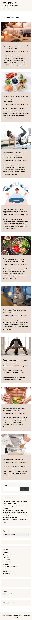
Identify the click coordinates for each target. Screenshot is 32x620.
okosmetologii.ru (8, 594)
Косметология (7, 562)
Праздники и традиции (10, 566)
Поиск (5, 485)
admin (26, 51)
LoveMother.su (9, 3)
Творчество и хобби (9, 573)
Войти (5, 592)
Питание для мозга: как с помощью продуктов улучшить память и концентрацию (15, 98)
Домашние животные (9, 555)
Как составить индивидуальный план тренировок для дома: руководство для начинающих (14, 155)
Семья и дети (7, 571)
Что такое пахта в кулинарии (13, 459)
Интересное (6, 559)
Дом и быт (6, 552)
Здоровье (6, 557)
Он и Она (6, 564)
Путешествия (7, 569)
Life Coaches (5, 615)
